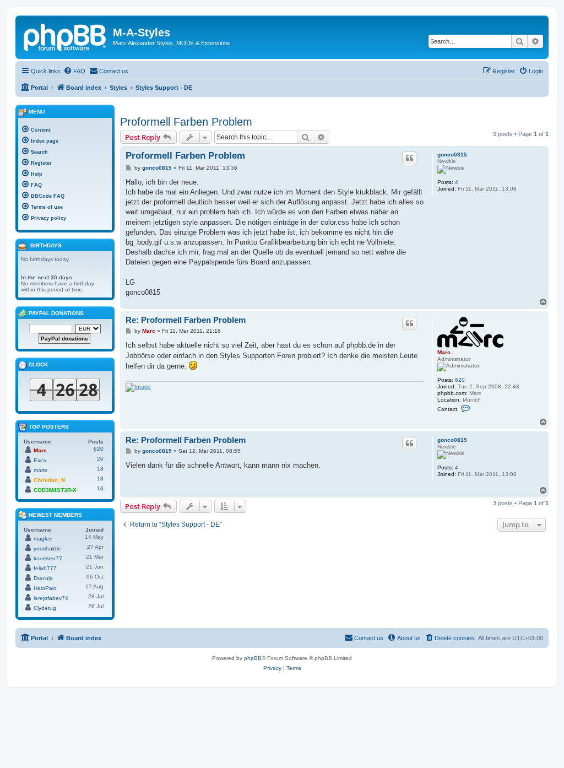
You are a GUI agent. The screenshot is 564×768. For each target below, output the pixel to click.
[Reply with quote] (409, 158)
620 (460, 380)
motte (41, 470)
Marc (444, 352)
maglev (43, 539)
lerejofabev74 (51, 598)
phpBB (253, 658)
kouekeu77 (48, 558)
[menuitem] (74, 71)
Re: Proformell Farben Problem (186, 319)
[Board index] (65, 35)
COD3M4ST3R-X (55, 490)
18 (100, 469)
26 (100, 459)
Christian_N (49, 480)
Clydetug (45, 608)
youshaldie (47, 548)
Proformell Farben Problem (186, 122)
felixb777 (45, 568)
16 (100, 488)
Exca (40, 460)
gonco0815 (452, 155)
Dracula (43, 578)
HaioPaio (45, 588)
